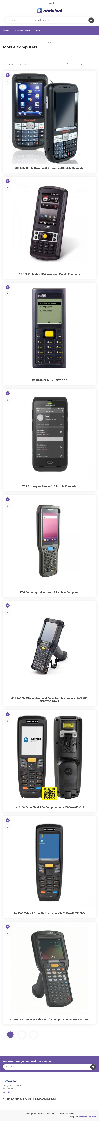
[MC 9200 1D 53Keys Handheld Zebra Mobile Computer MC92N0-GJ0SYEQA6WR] (49, 647)
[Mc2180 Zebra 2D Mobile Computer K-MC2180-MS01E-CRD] (49, 862)
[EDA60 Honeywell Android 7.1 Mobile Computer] (49, 541)
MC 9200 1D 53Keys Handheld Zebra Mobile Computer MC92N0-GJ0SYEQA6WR (49, 700)
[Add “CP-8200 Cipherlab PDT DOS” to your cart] (8, 287)
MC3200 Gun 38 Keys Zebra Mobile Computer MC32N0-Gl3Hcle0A (49, 1019)
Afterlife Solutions (88, 1117)
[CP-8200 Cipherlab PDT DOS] (49, 329)
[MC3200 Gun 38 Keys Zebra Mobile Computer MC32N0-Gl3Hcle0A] (49, 968)
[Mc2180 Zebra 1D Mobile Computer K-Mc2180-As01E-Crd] (49, 756)
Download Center (21, 31)
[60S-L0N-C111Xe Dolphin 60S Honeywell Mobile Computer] (49, 117)
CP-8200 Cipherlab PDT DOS (49, 380)
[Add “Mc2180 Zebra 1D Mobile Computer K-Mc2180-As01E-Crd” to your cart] (8, 714)
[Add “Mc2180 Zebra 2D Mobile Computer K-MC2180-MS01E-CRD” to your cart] (8, 820)
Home (6, 31)
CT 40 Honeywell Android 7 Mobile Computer (49, 486)
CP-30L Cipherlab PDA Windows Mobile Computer (49, 274)
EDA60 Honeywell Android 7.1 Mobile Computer (49, 592)
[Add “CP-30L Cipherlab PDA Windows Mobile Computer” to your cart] (8, 181)
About (37, 31)
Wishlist (52, 3)
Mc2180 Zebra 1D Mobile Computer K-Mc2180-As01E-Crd (49, 807)
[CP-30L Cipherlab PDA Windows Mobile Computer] (49, 223)
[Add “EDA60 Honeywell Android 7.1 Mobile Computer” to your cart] (8, 499)
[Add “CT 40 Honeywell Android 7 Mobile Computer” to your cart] (8, 393)
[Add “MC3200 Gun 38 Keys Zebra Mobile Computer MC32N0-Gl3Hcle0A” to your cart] (8, 927)
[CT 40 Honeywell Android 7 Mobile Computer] (49, 435)
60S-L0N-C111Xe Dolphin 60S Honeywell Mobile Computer (50, 168)
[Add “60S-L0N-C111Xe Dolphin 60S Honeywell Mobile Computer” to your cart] (8, 75)
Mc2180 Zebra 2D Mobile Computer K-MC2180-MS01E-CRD (49, 913)
